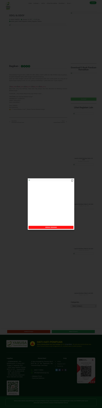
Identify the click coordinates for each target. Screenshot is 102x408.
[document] (51, 204)
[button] (72, 180)
